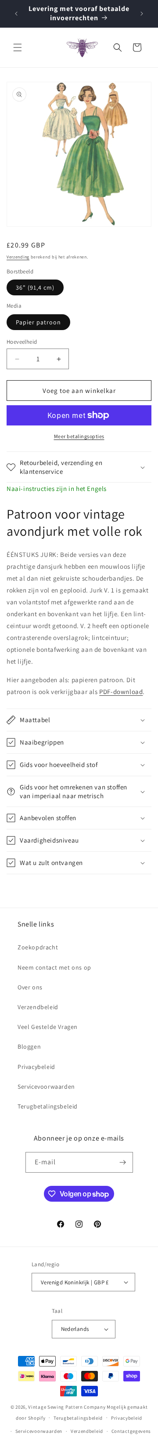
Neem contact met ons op (54, 967)
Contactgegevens (131, 1431)
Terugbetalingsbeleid (48, 1106)
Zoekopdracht (38, 947)
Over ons (30, 987)
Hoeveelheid (22, 341)
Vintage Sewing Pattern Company (66, 1407)
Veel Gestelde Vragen (48, 1027)
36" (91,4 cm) (35, 287)
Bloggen (29, 1046)
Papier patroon (38, 322)
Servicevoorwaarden (46, 1086)
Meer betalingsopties (79, 436)
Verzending (18, 257)
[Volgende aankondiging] (141, 13)
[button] (17, 47)
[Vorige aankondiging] (16, 13)
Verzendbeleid (38, 1007)
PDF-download (121, 691)
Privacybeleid (36, 1067)
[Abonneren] (123, 1162)
